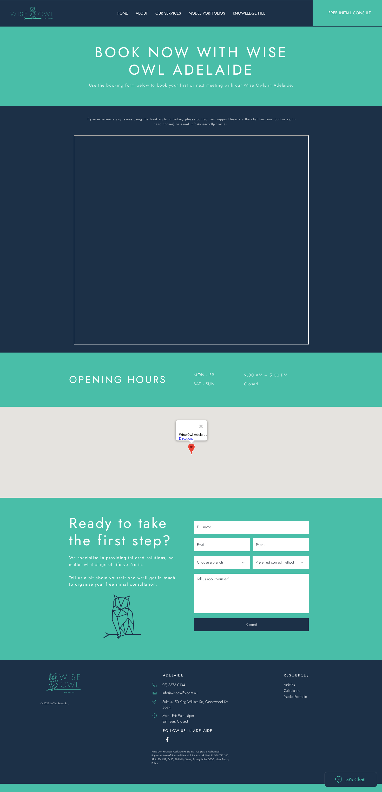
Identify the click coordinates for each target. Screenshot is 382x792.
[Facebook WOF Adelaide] (167, 739)
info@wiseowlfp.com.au (209, 124)
